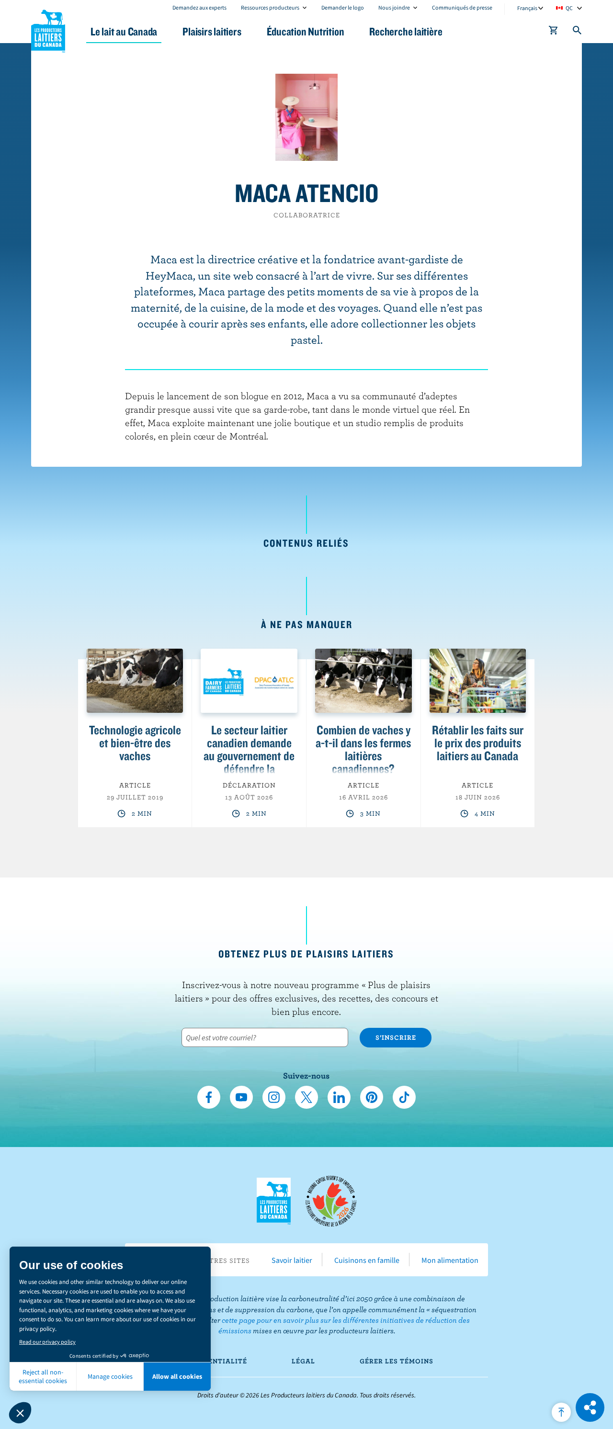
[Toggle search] (577, 32)
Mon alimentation (449, 1260)
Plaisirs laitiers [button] (211, 31)
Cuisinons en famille (366, 1260)
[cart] (553, 32)
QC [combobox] (569, 7)
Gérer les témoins (396, 1361)
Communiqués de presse (462, 7)
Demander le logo (342, 7)
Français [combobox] (527, 7)
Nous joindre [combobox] (394, 7)
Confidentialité (213, 1361)
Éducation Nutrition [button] (305, 31)
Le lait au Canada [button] (124, 31)
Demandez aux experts (199, 7)
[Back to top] (561, 1412)
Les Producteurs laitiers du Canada (48, 29)
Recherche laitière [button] (405, 31)
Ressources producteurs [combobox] (270, 7)
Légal (303, 1361)
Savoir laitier (292, 1260)
